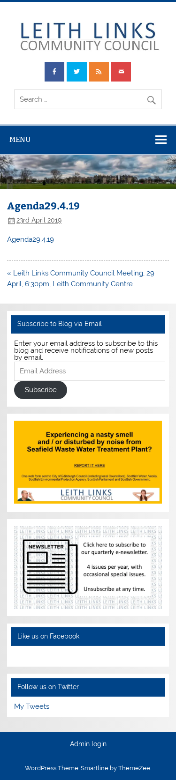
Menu (20, 139)
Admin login (88, 744)
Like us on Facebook (48, 636)
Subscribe (41, 390)
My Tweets (31, 706)
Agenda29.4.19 (30, 239)
